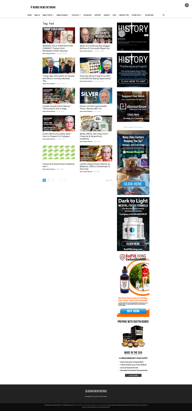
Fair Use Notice (102, 405)
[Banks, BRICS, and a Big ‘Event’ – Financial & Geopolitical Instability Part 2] (96, 123)
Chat (114, 15)
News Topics (47, 15)
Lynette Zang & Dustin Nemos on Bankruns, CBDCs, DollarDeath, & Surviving (95, 166)
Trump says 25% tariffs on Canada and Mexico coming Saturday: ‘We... (58, 78)
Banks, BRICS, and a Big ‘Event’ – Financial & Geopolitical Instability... (95, 136)
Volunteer (149, 15)
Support (97, 15)
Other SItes (136, 15)
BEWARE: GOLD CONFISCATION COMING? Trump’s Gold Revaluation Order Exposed (58, 48)
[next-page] (64, 180)
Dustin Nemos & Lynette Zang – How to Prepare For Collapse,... (57, 135)
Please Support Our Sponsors (133, 127)
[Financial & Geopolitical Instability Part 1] (59, 153)
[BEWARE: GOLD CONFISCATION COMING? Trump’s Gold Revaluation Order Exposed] (59, 35)
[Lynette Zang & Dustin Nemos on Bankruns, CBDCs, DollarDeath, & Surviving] (96, 153)
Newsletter (124, 15)
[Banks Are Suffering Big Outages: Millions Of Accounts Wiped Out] (96, 35)
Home (29, 15)
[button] (163, 15)
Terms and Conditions (90, 405)
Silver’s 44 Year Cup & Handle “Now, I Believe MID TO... (93, 107)
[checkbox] (187, 5)
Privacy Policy (78, 405)
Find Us (37, 15)
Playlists (75, 15)
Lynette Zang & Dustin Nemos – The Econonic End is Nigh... (57, 107)
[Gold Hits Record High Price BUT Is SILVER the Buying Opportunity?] (96, 65)
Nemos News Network (49, 53)
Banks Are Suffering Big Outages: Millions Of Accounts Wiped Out (95, 47)
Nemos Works (62, 15)
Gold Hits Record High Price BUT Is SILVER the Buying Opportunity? (95, 77)
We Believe (88, 15)
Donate (107, 15)
